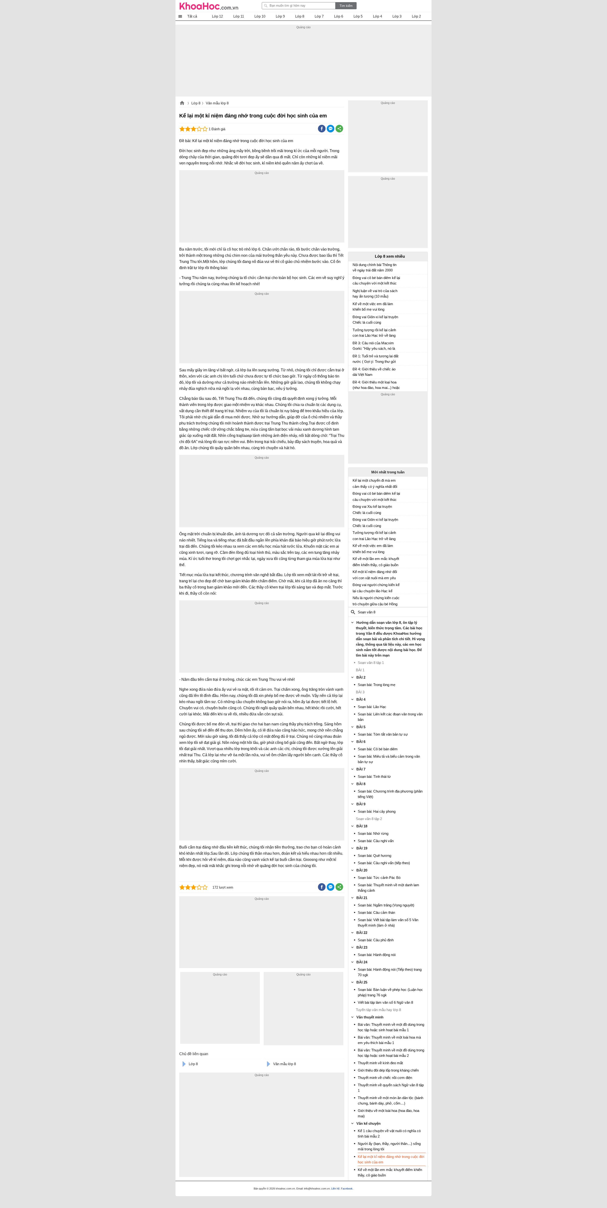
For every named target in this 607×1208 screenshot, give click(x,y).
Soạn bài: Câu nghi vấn (376, 841)
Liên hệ (335, 1188)
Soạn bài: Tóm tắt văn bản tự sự (383, 734)
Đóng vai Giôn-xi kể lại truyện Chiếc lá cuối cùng (375, 319)
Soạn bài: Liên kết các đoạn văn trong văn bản (390, 717)
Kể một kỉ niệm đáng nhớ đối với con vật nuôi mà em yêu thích (375, 575)
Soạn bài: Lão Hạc (372, 707)
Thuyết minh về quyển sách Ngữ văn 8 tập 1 (391, 1087)
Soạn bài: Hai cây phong (376, 811)
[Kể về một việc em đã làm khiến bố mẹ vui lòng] (354, 306)
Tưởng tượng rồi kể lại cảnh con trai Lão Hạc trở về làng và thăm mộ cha (374, 333)
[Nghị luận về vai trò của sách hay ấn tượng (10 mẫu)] (354, 293)
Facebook (347, 1188)
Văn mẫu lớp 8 (217, 103)
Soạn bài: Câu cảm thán (376, 912)
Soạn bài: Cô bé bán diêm (378, 749)
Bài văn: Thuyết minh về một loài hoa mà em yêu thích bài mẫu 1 (389, 1040)
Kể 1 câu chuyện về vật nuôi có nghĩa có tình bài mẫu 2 (389, 1133)
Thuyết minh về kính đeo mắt (380, 1063)
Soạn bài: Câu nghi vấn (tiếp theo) (384, 863)
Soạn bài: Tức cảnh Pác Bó (379, 878)
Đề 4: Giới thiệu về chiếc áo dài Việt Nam (374, 372)
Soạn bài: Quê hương (374, 856)
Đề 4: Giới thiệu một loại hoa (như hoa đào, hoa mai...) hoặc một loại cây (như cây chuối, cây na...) (376, 385)
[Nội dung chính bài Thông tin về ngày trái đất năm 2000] (354, 267)
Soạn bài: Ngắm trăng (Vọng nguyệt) (386, 905)
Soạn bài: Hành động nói (376, 955)
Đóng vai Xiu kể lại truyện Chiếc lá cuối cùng (372, 509)
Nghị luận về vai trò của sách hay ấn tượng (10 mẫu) (375, 293)
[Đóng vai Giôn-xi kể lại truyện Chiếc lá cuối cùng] (354, 319)
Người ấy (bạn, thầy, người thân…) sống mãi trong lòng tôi (389, 1146)
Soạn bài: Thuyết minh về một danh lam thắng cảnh (388, 887)
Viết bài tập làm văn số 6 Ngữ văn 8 (385, 1002)
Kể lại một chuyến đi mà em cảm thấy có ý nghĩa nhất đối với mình (375, 483)
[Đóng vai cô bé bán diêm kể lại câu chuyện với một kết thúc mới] (354, 280)
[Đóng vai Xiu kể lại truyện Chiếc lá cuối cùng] (354, 508)
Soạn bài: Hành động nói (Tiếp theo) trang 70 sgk (390, 972)
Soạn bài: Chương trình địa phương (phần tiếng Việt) (390, 794)
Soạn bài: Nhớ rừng (373, 833)
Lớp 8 (195, 103)
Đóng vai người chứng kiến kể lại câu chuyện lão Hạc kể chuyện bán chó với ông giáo (376, 588)
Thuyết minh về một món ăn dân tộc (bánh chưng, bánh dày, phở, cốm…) (390, 1100)
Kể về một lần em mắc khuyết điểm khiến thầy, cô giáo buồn (376, 562)
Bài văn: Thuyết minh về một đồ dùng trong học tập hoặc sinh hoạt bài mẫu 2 (391, 1053)
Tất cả (192, 16)
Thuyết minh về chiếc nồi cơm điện (385, 1078)
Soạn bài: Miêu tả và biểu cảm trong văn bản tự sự (389, 759)
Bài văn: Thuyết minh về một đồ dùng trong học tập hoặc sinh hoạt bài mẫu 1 (391, 1027)
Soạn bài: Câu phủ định (376, 940)
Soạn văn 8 (366, 612)
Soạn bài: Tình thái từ (374, 776)
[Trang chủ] (209, 6)
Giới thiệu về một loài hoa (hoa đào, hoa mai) (388, 1113)
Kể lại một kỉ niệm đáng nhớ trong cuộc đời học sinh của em (391, 1159)
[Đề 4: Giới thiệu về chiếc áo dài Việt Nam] (354, 371)
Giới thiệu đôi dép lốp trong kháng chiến (388, 1070)
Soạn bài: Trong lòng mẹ (376, 685)
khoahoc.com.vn (182, 103)
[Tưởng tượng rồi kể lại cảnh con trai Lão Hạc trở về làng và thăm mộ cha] (354, 332)
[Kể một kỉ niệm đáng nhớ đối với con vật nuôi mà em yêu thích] (354, 574)
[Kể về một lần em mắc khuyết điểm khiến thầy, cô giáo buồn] (354, 560)
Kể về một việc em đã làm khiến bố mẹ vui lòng (373, 306)
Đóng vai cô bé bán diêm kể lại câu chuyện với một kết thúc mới (376, 281)
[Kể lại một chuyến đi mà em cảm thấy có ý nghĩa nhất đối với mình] (354, 482)
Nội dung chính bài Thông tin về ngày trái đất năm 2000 (374, 267)
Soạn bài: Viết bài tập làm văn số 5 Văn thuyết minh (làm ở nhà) (388, 922)
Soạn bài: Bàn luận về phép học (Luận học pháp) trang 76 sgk (390, 992)
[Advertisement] (303, 63)
